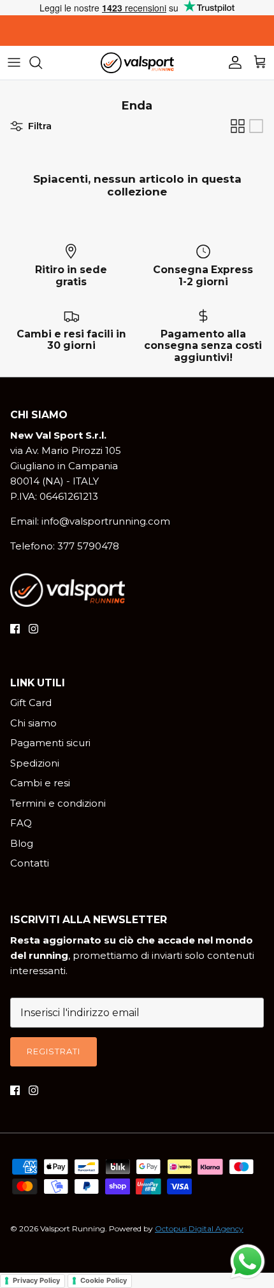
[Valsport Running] (137, 62)
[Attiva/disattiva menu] (14, 62)
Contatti (29, 863)
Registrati (53, 1051)
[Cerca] (42, 62)
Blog (21, 843)
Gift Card (31, 703)
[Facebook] (15, 628)
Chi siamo (33, 723)
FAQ (21, 823)
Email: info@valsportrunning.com (90, 521)
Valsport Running (72, 1228)
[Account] (232, 62)
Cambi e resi (40, 783)
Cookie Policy (103, 1280)
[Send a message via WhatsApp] (247, 1262)
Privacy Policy (36, 1280)
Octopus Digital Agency (199, 1228)
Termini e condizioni (58, 803)
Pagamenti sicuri (50, 743)
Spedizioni (34, 763)
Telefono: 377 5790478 (64, 546)
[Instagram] (33, 628)
